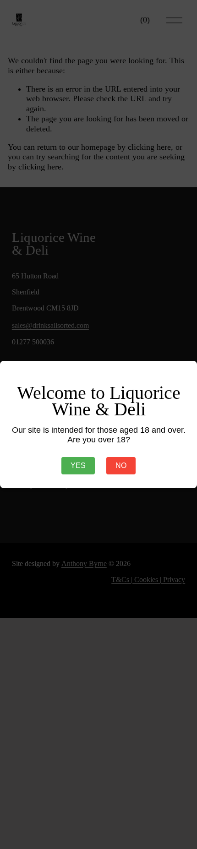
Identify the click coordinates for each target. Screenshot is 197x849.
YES (78, 465)
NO (120, 465)
